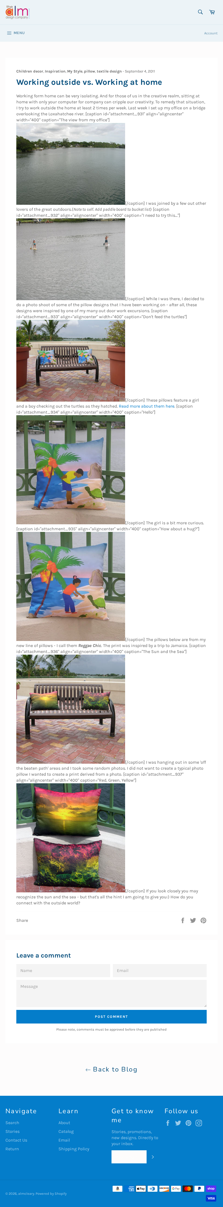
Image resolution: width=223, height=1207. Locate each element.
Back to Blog (114, 1069)
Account (211, 33)
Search (12, 1122)
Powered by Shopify (51, 1193)
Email (64, 1140)
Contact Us (16, 1140)
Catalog (66, 1131)
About (64, 1122)
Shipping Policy (73, 1148)
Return (12, 1148)
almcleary (26, 1193)
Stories (12, 1131)
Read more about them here (146, 406)
